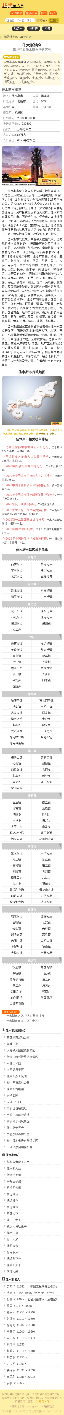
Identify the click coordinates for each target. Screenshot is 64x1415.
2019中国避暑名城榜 (19, 529)
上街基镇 (16, 946)
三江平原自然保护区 (19, 1147)
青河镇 (46, 871)
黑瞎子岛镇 (17, 979)
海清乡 (46, 985)
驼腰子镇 (16, 700)
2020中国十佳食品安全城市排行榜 (28, 485)
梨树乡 (16, 725)
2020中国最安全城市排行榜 (24, 466)
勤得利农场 (17, 889)
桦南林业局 (17, 737)
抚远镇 (16, 967)
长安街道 (16, 576)
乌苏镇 (46, 973)
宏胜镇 (46, 934)
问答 (47, 28)
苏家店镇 (46, 757)
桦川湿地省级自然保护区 (22, 1140)
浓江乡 (16, 985)
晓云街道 (16, 611)
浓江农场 (46, 902)
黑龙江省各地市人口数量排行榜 (27, 456)
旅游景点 (31, 13)
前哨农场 (16, 997)
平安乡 (16, 680)
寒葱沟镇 (46, 967)
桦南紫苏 (12, 1252)
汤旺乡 (16, 814)
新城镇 (46, 763)
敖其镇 (46, 655)
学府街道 (16, 570)
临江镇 (46, 865)
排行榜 (33, 28)
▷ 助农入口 (42, 1401)
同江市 (32, 846)
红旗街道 (46, 649)
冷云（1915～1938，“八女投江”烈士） (31, 1292)
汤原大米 (12, 1245)
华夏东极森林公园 (18, 1134)
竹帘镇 (16, 808)
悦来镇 (16, 763)
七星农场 (46, 952)
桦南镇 (16, 706)
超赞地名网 (11, 37)
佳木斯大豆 (14, 1168)
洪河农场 (46, 895)
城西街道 (46, 916)
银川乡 (46, 883)
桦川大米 (12, 1239)
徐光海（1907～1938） (22, 1325)
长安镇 (46, 922)
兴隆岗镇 (16, 934)
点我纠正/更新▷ (48, 433)
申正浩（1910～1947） (22, 1338)
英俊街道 (16, 649)
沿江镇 (16, 674)
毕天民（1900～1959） (22, 1331)
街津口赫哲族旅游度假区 (22, 1056)
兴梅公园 (12, 1095)
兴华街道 (46, 853)
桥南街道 (46, 564)
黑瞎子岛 (12, 1044)
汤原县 (32, 795)
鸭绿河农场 (17, 902)
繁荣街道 (16, 853)
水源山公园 (14, 1063)
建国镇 (46, 623)
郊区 (32, 637)
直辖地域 (46, 576)
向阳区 (32, 557)
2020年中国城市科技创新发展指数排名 (30, 494)
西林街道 (16, 564)
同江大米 (12, 1271)
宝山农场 (16, 788)
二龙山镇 (46, 940)
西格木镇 (46, 668)
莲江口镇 (16, 668)
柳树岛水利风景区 (18, 1121)
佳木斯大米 (14, 1265)
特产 (44, 13)
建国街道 (16, 623)
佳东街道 (46, 611)
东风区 (32, 604)
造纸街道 (16, 617)
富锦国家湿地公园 (18, 1037)
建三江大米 (14, 1220)
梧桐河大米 (14, 1187)
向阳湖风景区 (15, 1069)
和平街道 (16, 596)
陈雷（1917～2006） (20, 1305)
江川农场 (46, 782)
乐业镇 (46, 859)
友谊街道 (46, 643)
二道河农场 (17, 1003)
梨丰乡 (16, 775)
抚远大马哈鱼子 (17, 1226)
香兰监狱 (46, 832)
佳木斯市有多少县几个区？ (23, 1020)
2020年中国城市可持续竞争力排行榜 (29, 475)
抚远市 (32, 960)
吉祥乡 (16, 820)
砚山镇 (16, 928)
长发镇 (46, 662)
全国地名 (16, 13)
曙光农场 (46, 737)
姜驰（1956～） (17, 1383)
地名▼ (18, 28)
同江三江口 (14, 1102)
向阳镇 (16, 871)
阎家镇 (46, 712)
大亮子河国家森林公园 (21, 1050)
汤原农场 (16, 838)
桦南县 (32, 694)
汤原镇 (46, 808)
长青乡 (46, 674)
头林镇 (46, 928)
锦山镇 (46, 946)
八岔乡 (46, 877)
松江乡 (16, 629)
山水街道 (46, 596)
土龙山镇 (46, 706)
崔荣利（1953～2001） (22, 1376)
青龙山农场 (46, 889)
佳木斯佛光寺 (15, 1127)
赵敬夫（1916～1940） (22, 1350)
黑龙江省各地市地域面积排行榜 (27, 447)
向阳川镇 (16, 940)
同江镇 (16, 859)
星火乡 (16, 782)
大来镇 (16, 655)
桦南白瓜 (12, 1232)
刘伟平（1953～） (18, 1344)
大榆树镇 (16, 952)
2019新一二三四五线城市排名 (25, 519)
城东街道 (16, 916)
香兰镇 (16, 802)
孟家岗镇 (16, 712)
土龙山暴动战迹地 (18, 1114)
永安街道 (46, 590)
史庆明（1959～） (18, 1363)
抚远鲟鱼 (12, 1194)
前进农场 (16, 895)
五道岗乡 (46, 731)
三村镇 (16, 865)
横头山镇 (16, 757)
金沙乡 (46, 718)
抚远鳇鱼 (12, 1207)
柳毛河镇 (16, 718)
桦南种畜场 (17, 743)
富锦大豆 (12, 1213)
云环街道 (16, 643)
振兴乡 (46, 820)
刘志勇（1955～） (18, 1357)
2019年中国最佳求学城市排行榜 (26, 538)
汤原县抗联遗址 (17, 1108)
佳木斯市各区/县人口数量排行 (25, 1015)
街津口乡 (16, 877)
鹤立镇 (46, 802)
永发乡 (46, 826)
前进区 (32, 584)
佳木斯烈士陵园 (17, 1076)
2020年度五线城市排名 (20, 504)
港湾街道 (16, 590)
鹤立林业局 (17, 832)
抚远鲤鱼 (12, 1200)
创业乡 (46, 775)
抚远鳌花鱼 (14, 1258)
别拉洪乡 (16, 991)
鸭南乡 (46, 991)
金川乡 (16, 883)
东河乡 (46, 769)
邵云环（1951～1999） (22, 1312)
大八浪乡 (16, 731)
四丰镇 (46, 680)
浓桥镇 (16, 973)
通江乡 (46, 979)
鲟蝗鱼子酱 (14, 1181)
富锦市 (32, 909)
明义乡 (46, 725)
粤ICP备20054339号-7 (14, 1411)
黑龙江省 (26, 37)
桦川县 (32, 751)
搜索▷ (53, 20)
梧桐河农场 (46, 838)
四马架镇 (16, 769)
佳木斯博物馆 (15, 1089)
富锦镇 (16, 922)
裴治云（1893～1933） (22, 1370)
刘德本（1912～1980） (22, 1318)
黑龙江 (45, 95)
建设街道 (46, 570)
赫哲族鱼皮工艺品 (18, 1162)
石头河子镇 (46, 700)
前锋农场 (46, 997)
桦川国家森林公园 (18, 1082)
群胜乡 (16, 686)
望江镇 (16, 662)
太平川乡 (16, 826)
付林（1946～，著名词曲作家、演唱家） (33, 1299)
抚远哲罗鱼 (14, 1174)
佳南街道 (46, 617)
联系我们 (49, 1406)
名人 (53, 13)
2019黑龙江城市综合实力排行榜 (26, 510)
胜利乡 (46, 814)
